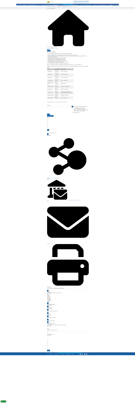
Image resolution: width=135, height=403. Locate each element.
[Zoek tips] (72, 106)
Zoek (48, 114)
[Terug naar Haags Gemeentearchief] (50, 2)
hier (79, 112)
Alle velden (48, 105)
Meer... (49, 50)
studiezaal (73, 64)
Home (46, 7)
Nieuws (49, 6)
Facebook (78, 354)
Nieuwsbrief (86, 354)
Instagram (82, 354)
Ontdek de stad (54, 6)
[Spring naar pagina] (48, 130)
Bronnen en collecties (65, 6)
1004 (47, 326)
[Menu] (48, 134)
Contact (75, 6)
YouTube (84, 354)
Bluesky (80, 354)
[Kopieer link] (48, 291)
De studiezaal (59, 6)
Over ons (71, 6)
